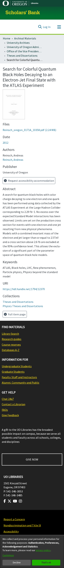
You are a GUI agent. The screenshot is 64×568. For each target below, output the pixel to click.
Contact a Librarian (13, 404)
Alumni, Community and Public (20, 382)
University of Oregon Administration (24, 47)
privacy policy (43, 550)
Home (6, 38)
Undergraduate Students (17, 366)
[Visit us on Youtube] (15, 501)
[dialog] (32, 551)
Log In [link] (46, 27)
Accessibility (11, 531)
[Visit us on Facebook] (5, 501)
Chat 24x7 (8, 399)
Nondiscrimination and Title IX (22, 525)
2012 (5, 142)
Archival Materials (25, 38)
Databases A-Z (10, 350)
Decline (17, 562)
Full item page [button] (16, 314)
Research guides (11, 339)
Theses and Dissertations (22, 55)
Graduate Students (13, 371)
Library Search (10, 333)
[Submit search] (40, 27)
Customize (8, 555)
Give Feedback (10, 415)
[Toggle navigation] (59, 26)
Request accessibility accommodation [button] (30, 180)
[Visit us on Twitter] (9, 501)
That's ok (46, 562)
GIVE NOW (32, 459)
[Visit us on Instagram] (20, 501)
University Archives (18, 42)
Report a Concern (14, 519)
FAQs (5, 410)
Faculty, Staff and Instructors (19, 377)
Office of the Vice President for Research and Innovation (24, 51)
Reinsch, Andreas (13, 159)
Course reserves (11, 344)
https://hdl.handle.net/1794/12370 (24, 289)
